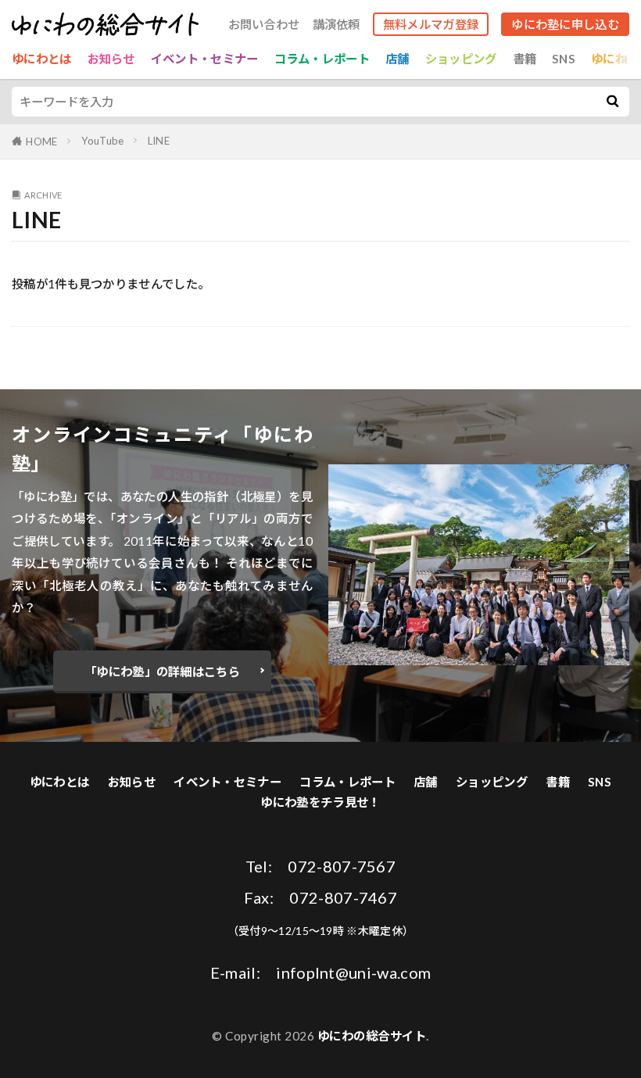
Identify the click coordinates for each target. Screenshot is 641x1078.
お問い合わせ (264, 24)
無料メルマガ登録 (430, 24)
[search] (612, 101)
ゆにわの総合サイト (372, 1036)
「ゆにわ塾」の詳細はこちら (162, 671)
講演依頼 (336, 24)
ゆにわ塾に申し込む (565, 24)
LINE (159, 140)
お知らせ (111, 59)
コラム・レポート (322, 59)
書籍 (525, 59)
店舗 (397, 59)
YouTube (102, 140)
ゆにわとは (42, 59)
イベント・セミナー (205, 59)
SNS (563, 59)
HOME (41, 141)
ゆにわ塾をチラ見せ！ (320, 802)
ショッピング (461, 59)
